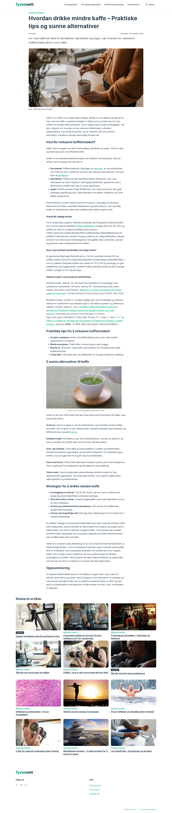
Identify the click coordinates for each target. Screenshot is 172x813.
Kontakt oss (95, 794)
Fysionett (32, 34)
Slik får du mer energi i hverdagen (81, 711)
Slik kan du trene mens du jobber (32, 672)
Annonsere (94, 790)
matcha (73, 432)
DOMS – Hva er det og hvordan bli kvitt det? (85, 672)
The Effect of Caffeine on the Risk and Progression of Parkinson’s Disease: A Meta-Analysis (85, 320)
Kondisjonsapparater (91, 4)
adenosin (98, 168)
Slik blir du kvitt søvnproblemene (128, 673)
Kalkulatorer (133, 4)
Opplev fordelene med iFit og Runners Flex (38, 636)
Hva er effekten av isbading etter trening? (132, 711)
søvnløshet (63, 175)
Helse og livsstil (37, 13)
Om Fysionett (95, 785)
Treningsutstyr (71, 4)
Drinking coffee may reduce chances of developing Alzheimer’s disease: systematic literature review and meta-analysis (82, 310)
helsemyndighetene (85, 226)
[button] (150, 4)
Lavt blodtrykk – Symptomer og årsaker (131, 751)
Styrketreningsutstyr (114, 4)
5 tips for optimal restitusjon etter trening (37, 751)
